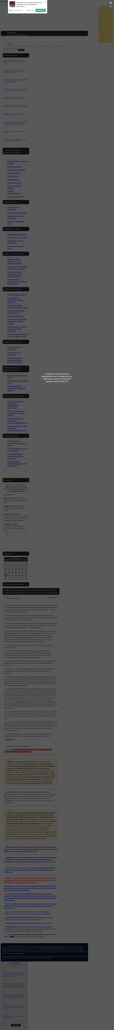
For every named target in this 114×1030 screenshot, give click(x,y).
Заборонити (30, 10)
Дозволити (41, 10)
